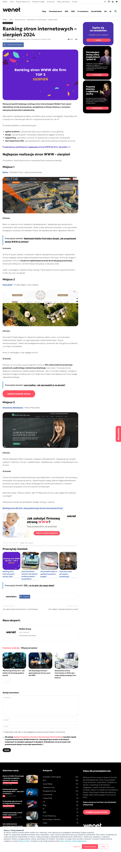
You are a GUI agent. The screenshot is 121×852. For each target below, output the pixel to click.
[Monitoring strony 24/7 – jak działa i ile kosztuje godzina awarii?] (14, 660)
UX (105, 11)
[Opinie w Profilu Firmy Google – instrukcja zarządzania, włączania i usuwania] (32, 779)
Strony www (51, 1)
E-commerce (83, 11)
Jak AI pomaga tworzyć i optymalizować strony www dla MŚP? (39, 673)
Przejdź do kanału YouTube (97, 812)
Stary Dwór (8, 285)
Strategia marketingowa (10, 783)
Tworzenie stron (55, 11)
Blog (44, 11)
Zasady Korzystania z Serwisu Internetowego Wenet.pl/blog (37, 737)
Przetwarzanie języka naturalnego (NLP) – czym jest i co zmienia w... (13, 791)
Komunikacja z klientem (51, 819)
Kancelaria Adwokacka (13, 407)
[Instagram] (109, 1)
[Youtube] (116, 1)
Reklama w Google (38, 1)
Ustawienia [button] (76, 846)
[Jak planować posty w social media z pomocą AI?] (32, 816)
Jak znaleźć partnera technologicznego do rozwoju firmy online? (13, 826)
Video (45, 823)
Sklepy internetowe (63, 1)
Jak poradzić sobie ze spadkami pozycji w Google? (48, 574)
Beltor (5, 172)
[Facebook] (105, 1)
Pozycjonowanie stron (23, 1)
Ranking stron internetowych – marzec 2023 (9, 574)
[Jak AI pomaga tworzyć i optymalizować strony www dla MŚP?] (40, 660)
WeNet (5, 1)
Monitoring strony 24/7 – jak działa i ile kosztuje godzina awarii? (14, 673)
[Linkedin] (113, 1)
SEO (66, 11)
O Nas (12, 1)
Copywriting (47, 798)
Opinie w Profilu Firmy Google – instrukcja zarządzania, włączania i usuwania (13, 778)
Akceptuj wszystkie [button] (90, 846)
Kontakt (74, 1)
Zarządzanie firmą (8, 806)
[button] (115, 12)
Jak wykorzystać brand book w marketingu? (20, 609)
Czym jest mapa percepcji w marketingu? (65, 574)
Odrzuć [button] (103, 846)
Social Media (96, 11)
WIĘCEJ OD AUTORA (29, 648)
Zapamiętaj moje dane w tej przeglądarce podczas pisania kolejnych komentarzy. (35, 732)
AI (110, 11)
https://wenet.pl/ (24, 632)
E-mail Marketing (49, 816)
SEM (73, 11)
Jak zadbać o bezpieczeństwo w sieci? (63, 609)
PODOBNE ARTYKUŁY (11, 648)
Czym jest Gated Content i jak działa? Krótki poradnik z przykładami (30, 575)
